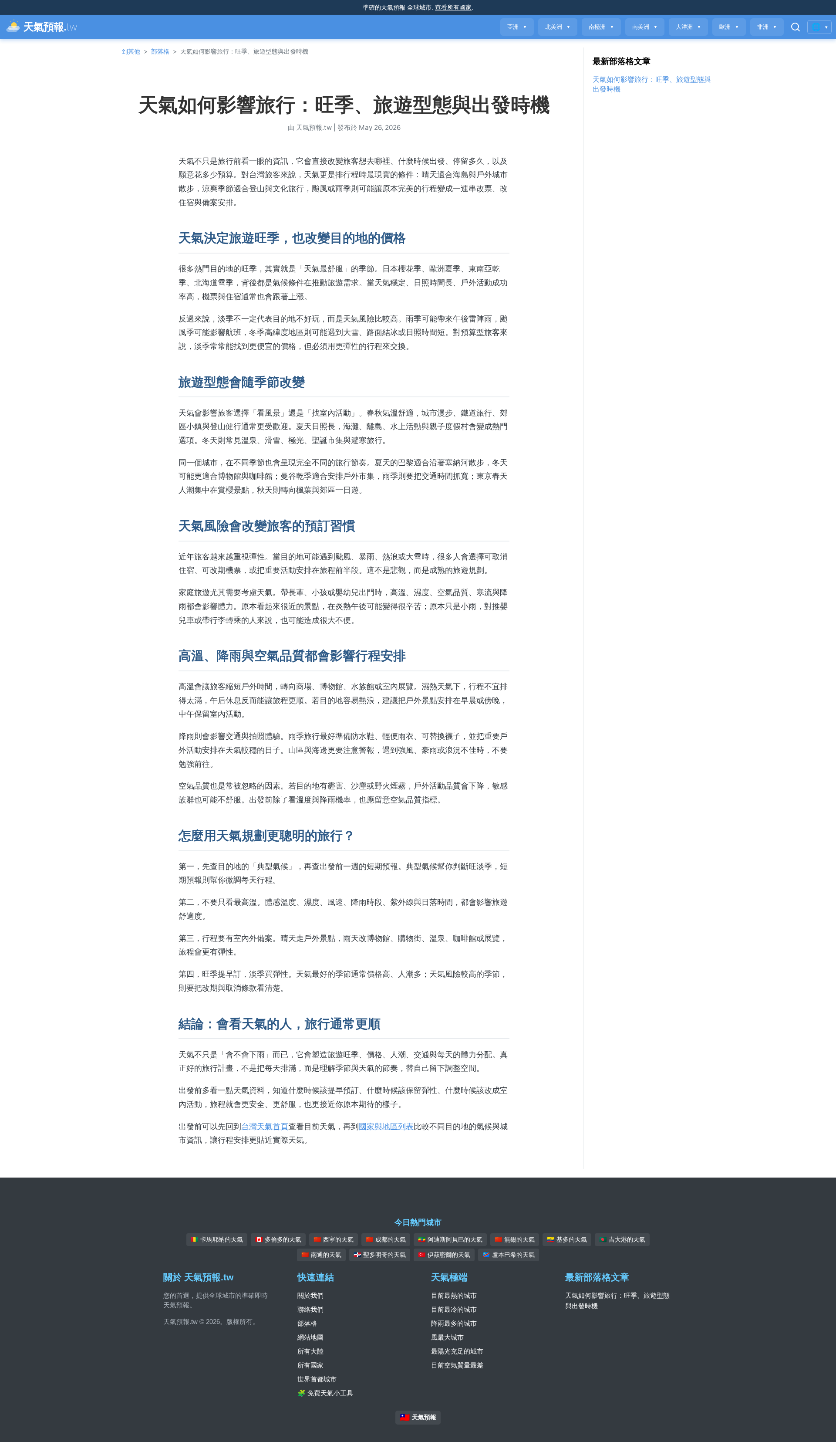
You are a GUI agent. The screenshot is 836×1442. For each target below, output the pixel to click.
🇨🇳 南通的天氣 (321, 1254)
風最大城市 (447, 1337)
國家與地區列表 (386, 1126)
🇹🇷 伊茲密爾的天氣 (444, 1254)
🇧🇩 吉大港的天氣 (622, 1239)
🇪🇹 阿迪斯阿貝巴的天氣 (450, 1239)
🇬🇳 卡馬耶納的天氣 (217, 1239)
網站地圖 (310, 1337)
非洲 (767, 27)
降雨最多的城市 (454, 1323)
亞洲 (517, 27)
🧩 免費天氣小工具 (325, 1393)
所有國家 (310, 1365)
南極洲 (601, 27)
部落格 (160, 51)
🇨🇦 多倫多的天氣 (278, 1239)
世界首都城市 (317, 1379)
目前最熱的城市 (454, 1295)
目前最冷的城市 (454, 1309)
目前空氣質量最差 (457, 1365)
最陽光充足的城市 (457, 1351)
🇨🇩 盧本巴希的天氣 (508, 1254)
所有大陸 (310, 1351)
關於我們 (310, 1295)
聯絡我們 (310, 1309)
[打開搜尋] (795, 27)
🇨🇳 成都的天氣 (386, 1239)
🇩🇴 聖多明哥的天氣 (380, 1254)
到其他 (131, 51)
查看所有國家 (453, 7)
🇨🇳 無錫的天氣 (515, 1239)
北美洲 (557, 27)
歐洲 (729, 27)
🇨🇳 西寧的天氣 (334, 1239)
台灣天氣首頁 (264, 1126)
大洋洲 (688, 27)
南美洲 (644, 27)
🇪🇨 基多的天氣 (567, 1239)
